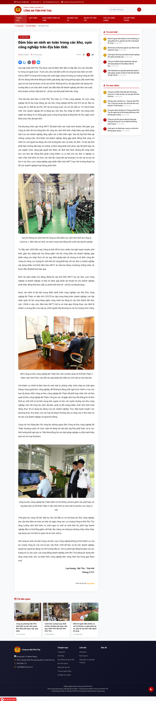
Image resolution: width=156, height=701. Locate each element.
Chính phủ (83, 652)
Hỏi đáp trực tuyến (129, 19)
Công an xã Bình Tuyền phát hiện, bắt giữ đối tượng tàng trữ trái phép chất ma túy (122, 64)
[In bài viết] (38, 62)
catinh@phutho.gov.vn (52, 2)
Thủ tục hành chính (109, 19)
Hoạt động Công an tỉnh (51, 19)
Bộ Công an (83, 656)
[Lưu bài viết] (34, 62)
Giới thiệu (33, 18)
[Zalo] (24, 62)
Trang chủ (19, 19)
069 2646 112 (37, 2)
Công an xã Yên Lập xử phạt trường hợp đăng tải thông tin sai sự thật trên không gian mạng (122, 121)
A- (84, 55)
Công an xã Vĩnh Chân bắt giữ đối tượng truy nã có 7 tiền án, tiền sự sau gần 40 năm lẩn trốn (123, 94)
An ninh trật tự (72, 19)
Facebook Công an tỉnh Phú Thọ (73, 2)
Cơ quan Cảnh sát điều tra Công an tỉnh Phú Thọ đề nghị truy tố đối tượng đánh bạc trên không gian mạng (123, 112)
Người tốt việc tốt (90, 19)
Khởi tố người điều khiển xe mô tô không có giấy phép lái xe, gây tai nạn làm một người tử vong (123, 41)
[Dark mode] (151, 689)
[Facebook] (20, 62)
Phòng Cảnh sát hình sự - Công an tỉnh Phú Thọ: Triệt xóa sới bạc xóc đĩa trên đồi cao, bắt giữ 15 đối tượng (123, 103)
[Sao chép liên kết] (29, 62)
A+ (93, 55)
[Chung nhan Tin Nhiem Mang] (25, 656)
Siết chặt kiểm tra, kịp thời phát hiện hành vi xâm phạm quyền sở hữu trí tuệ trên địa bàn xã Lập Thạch (123, 73)
